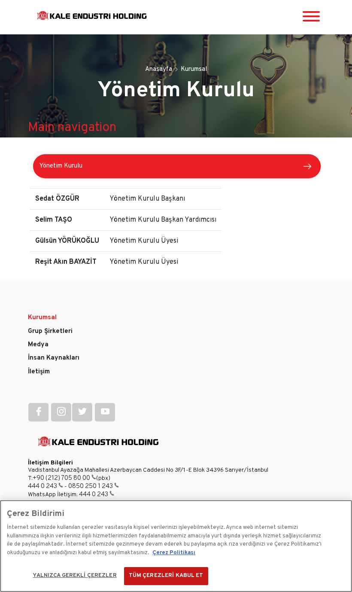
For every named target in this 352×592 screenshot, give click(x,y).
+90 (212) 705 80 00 (61, 478)
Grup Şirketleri (50, 331)
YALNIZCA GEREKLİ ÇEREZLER (74, 575)
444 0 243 (42, 486)
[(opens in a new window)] (38, 412)
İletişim (39, 372)
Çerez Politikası (173, 552)
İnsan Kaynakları (53, 358)
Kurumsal (42, 318)
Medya (38, 345)
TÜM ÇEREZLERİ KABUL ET (166, 575)
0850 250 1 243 (90, 486)
